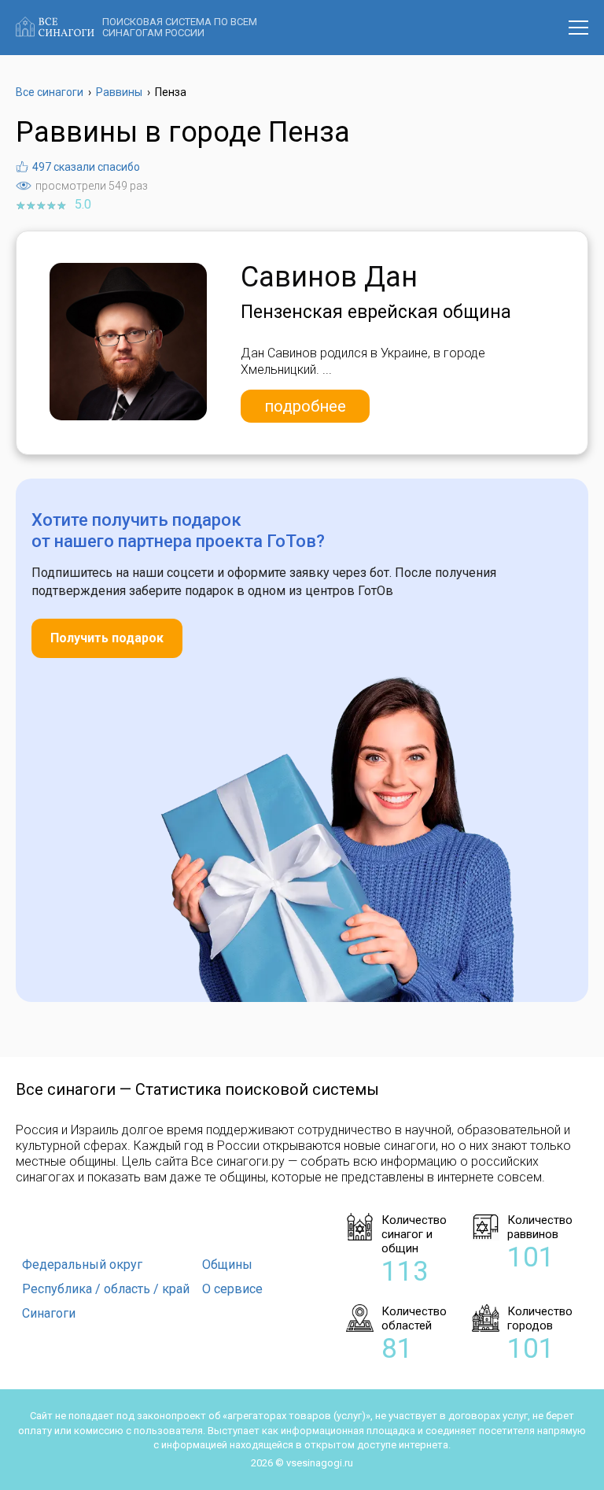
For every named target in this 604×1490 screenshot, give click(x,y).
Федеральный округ (82, 1264)
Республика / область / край (106, 1288)
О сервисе (232, 1288)
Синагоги (49, 1313)
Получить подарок (107, 637)
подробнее (305, 406)
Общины (227, 1264)
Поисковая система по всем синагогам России (179, 27)
